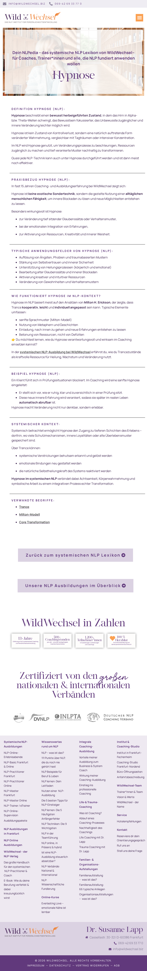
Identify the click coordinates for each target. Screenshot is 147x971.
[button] (139, 17)
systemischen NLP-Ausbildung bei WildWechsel (55, 352)
